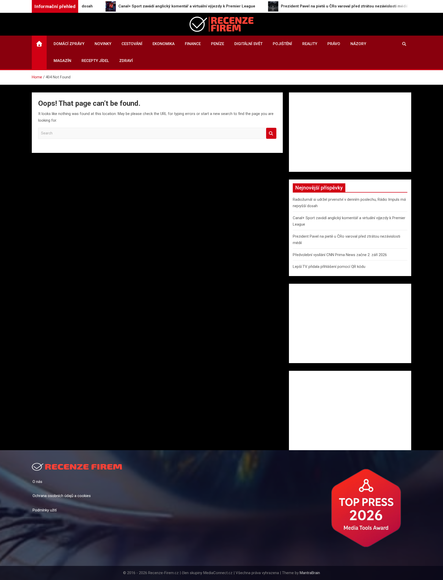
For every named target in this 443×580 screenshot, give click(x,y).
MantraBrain (310, 573)
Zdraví (126, 60)
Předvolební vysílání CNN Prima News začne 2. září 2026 (340, 254)
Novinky (103, 43)
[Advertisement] (350, 132)
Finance (193, 43)
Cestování (132, 43)
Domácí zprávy (69, 43)
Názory (358, 43)
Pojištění (282, 43)
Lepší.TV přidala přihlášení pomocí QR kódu (329, 266)
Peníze (217, 43)
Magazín (62, 60)
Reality (309, 43)
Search (271, 133)
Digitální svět (248, 43)
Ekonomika (164, 43)
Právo (333, 43)
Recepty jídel (95, 60)
